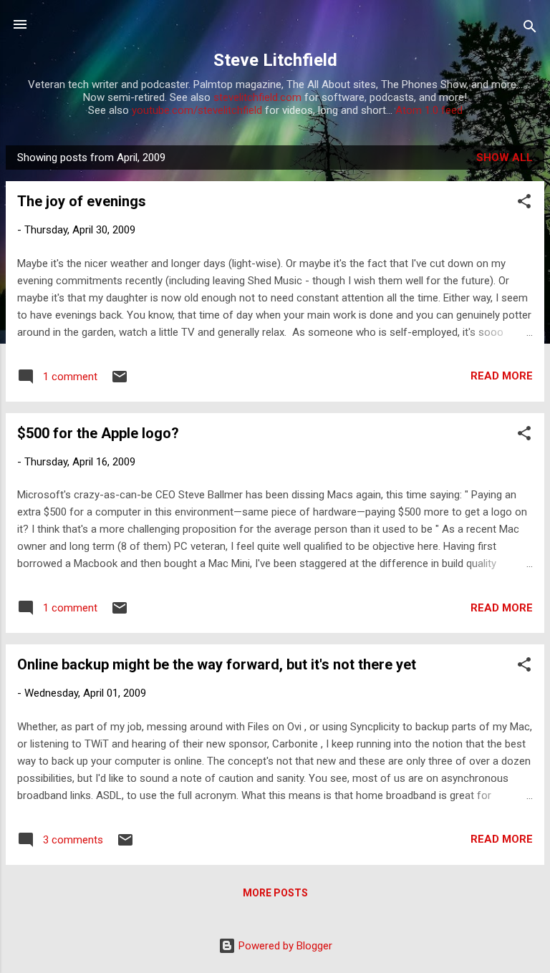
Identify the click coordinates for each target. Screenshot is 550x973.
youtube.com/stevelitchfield (197, 110)
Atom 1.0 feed (429, 110)
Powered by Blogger (284, 945)
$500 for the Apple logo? (98, 433)
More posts (275, 893)
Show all (504, 157)
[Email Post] (119, 381)
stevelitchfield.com (257, 97)
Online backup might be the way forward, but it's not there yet (216, 664)
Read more (502, 375)
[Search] (530, 29)
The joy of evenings (81, 201)
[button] (524, 204)
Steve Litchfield (275, 60)
